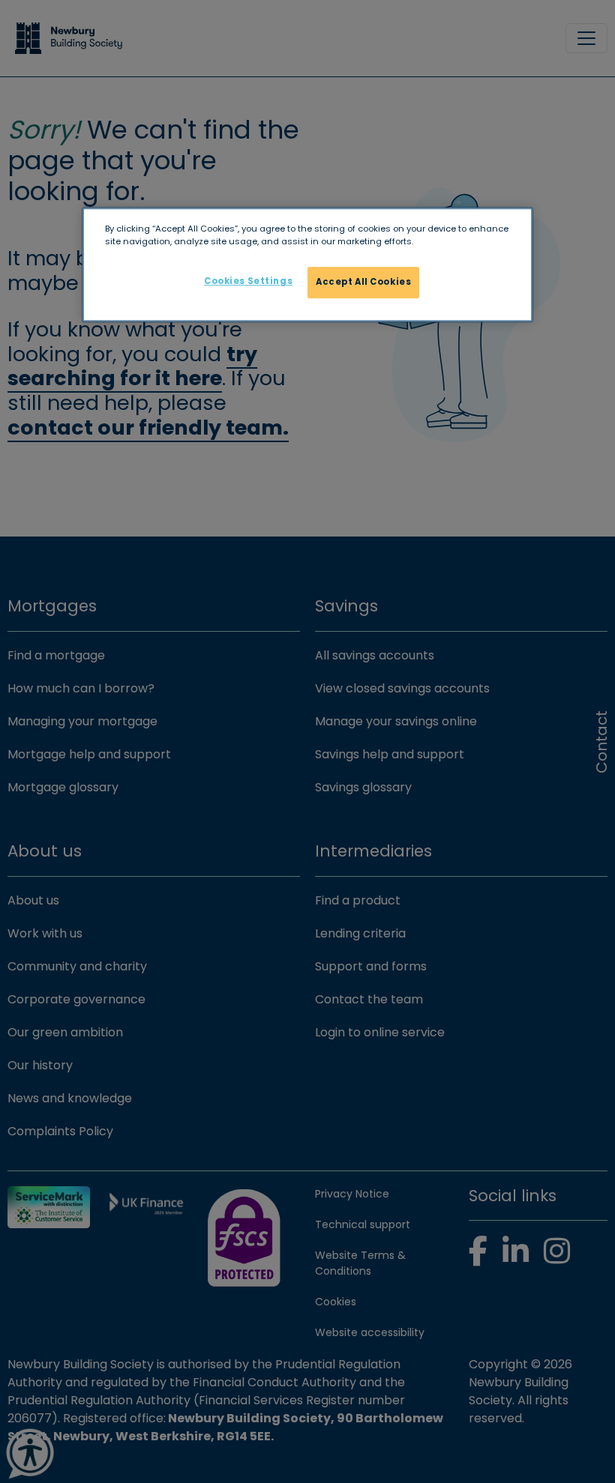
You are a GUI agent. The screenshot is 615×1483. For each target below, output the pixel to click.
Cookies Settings (248, 281)
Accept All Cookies (363, 282)
